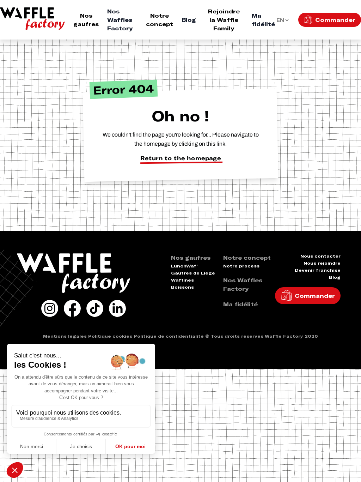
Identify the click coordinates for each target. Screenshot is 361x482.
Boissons (182, 287)
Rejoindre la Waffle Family (224, 20)
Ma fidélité (263, 20)
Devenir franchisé (318, 270)
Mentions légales (65, 336)
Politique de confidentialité (169, 336)
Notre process (241, 266)
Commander (335, 19)
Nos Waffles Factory (120, 20)
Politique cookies (110, 336)
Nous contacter (320, 256)
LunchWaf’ (184, 266)
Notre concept (159, 20)
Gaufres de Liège (193, 273)
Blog (189, 19)
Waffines (182, 280)
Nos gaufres (86, 20)
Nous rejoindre (322, 263)
